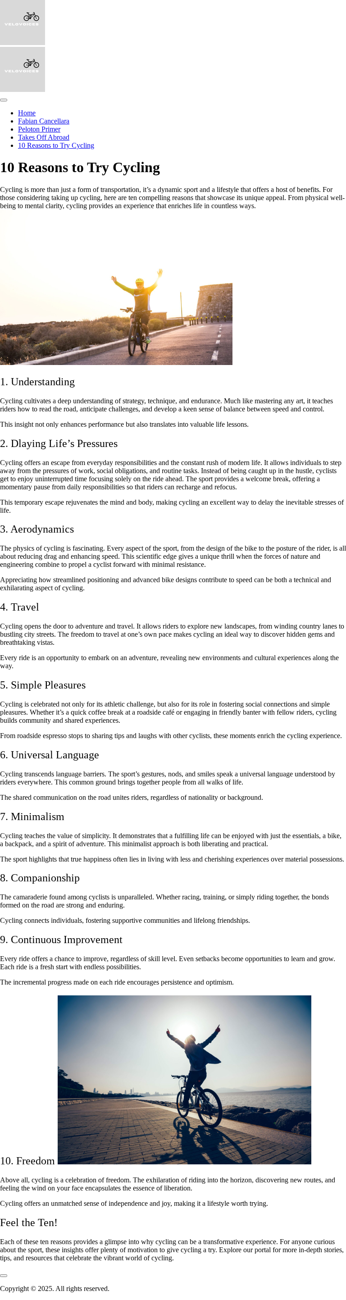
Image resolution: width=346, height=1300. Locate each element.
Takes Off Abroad (43, 137)
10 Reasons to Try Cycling (56, 145)
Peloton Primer (39, 129)
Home (27, 113)
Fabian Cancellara (43, 121)
